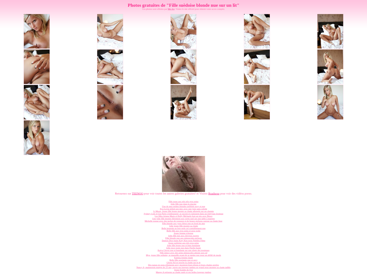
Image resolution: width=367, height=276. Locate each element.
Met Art (171, 9)
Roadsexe (213, 193)
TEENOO (137, 193)
